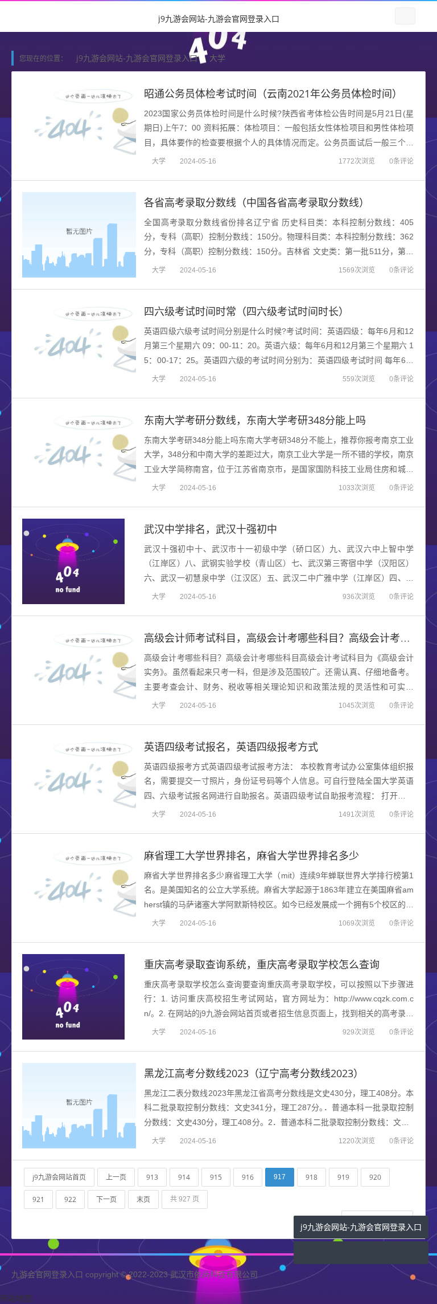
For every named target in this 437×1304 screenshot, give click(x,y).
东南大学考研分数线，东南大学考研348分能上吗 (255, 420)
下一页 (106, 1199)
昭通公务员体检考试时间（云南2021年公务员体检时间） (273, 93)
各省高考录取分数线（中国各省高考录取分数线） (256, 202)
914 (184, 1177)
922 (70, 1199)
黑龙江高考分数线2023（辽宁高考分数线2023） (254, 1073)
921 (38, 1199)
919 (343, 1177)
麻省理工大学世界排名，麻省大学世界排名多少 (251, 855)
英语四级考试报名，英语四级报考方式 (231, 746)
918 (312, 1177)
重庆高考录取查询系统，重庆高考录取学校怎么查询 (262, 964)
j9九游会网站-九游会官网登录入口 (218, 18)
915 (216, 1177)
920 (375, 1177)
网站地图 (16, 1298)
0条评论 (401, 161)
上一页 (116, 1177)
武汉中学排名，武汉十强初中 (210, 529)
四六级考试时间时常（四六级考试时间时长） (246, 311)
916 (248, 1177)
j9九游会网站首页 (59, 1177)
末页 (143, 1199)
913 (152, 1177)
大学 (217, 57)
